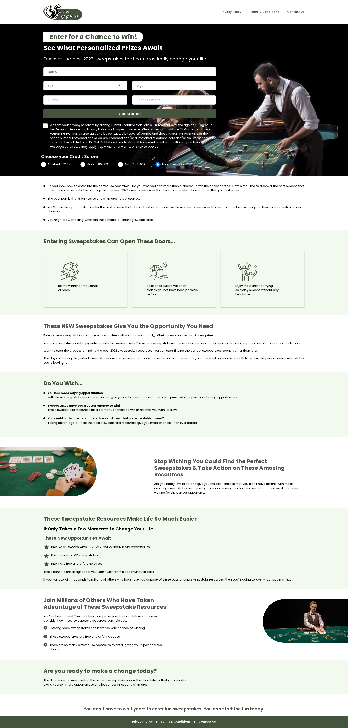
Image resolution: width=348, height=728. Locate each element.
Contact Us (295, 12)
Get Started (130, 113)
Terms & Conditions (264, 12)
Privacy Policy (231, 12)
